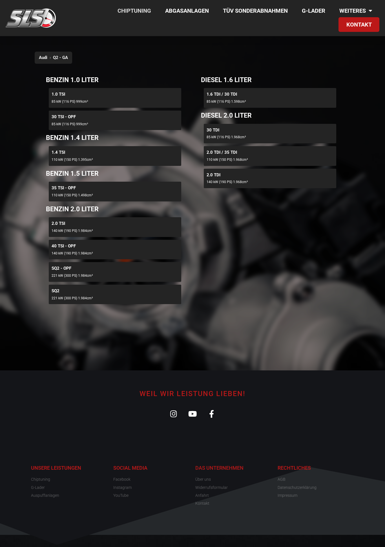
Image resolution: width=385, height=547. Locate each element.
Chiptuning (134, 10)
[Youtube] (192, 414)
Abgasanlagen (187, 10)
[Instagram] (174, 414)
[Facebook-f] (211, 414)
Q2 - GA (60, 57)
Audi (43, 57)
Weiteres (352, 10)
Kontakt (359, 24)
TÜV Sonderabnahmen (255, 10)
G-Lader (313, 10)
